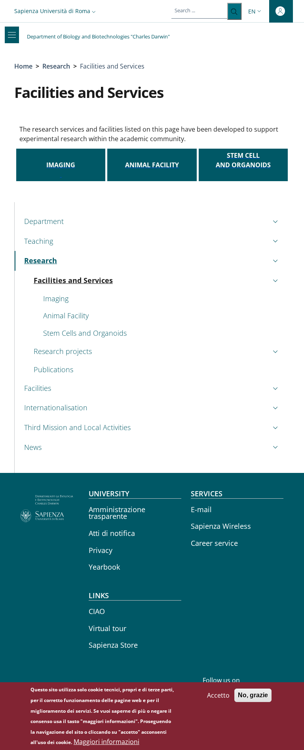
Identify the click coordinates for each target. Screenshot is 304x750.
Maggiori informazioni (106, 741)
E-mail (201, 509)
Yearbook (104, 567)
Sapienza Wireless (221, 526)
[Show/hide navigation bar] (12, 35)
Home (23, 66)
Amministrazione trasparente (117, 513)
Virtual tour (107, 628)
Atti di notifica (112, 533)
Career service (214, 543)
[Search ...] (234, 11)
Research (56, 66)
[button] (55, 11)
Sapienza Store (113, 645)
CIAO (97, 611)
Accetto (218, 695)
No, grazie (253, 695)
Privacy (100, 550)
